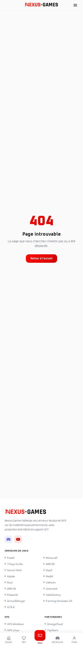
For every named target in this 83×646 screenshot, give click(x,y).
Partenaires (53, 617)
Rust (10, 582)
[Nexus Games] (41, 5)
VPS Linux (13, 630)
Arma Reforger (16, 601)
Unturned (51, 588)
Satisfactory (53, 595)
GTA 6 (10, 607)
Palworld (12, 595)
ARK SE (50, 564)
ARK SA (11, 588)
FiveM (10, 558)
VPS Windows (15, 624)
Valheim (51, 582)
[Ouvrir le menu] (75, 5)
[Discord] (8, 539)
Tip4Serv (52, 630)
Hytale (11, 576)
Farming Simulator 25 (59, 601)
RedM (49, 576)
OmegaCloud (55, 624)
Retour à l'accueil (41, 258)
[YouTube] (18, 539)
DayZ (49, 570)
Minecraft (52, 558)
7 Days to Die (15, 564)
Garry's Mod (14, 570)
